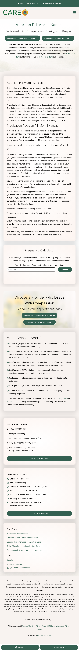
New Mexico (33, 606)
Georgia (35, 601)
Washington (18, 611)
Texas (57, 609)
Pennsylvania (13, 609)
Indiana (55, 601)
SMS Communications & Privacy (59, 626)
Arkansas (64, 599)
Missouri (58, 604)
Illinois (50, 601)
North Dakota (59, 606)
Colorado (8, 601)
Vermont (66, 609)
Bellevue (10, 402)
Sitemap (39, 629)
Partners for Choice (44, 635)
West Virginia (26, 611)
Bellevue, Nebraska (11, 599)
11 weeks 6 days (46, 57)
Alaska (52, 599)
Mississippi (51, 604)
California (71, 599)
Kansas (64, 601)
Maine (13, 604)
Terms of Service (28, 626)
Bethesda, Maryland (26, 599)
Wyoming (42, 611)
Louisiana (7, 604)
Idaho (45, 601)
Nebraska (71, 604)
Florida (29, 601)
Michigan (36, 604)
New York (41, 606)
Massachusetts (28, 604)
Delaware (23, 601)
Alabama (46, 599)
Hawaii (41, 601)
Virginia (72, 609)
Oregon (5, 609)
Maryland (19, 604)
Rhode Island (23, 609)
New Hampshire (15, 606)
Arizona (57, 599)
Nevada (6, 606)
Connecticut (16, 601)
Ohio (65, 606)
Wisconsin (35, 611)
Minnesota (43, 604)
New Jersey (24, 606)
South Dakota (42, 609)
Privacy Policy (41, 626)
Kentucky (71, 601)
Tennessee (51, 609)
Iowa (60, 601)
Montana (64, 604)
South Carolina (32, 609)
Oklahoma (71, 606)
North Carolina (49, 606)
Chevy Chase (62, 398)
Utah (61, 609)
